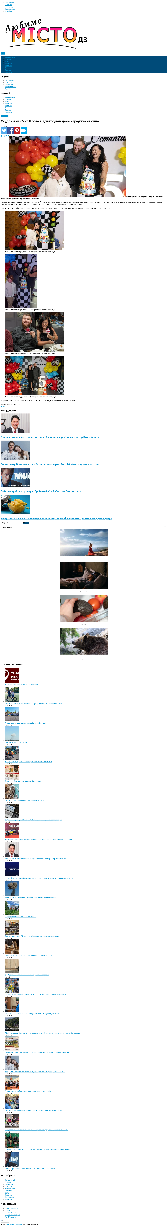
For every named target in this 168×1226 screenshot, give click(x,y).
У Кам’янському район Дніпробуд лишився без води (24, 800)
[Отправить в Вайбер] (5, 135)
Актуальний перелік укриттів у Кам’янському (22, 684)
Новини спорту (10, 9)
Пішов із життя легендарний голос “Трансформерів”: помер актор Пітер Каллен (50, 437)
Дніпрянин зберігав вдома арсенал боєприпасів (23, 781)
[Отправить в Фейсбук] (10, 133)
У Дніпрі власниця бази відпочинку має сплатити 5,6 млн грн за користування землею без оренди (42, 1033)
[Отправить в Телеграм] (8, 135)
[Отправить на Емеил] (24, 133)
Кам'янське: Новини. (14, 1224)
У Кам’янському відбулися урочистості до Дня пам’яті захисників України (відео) (35, 994)
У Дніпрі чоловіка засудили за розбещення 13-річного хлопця (28, 955)
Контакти (8, 72)
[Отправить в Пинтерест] (17, 133)
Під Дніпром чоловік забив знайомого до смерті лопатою (27, 975)
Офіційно (8, 11)
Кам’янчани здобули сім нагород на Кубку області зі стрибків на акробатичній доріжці (37, 1149)
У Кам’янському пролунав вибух (17, 742)
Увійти (7, 1210)
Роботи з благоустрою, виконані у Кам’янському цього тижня (28, 762)
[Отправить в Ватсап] (2, 135)
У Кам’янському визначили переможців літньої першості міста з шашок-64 (33, 1110)
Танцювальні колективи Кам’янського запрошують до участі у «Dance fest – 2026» (36, 1130)
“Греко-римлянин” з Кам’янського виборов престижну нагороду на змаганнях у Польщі (38, 839)
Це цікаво (8, 64)
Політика (8, 66)
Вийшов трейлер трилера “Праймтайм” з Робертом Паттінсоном (41, 491)
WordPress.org (10, 1217)
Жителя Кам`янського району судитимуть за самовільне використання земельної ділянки (39, 878)
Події (7, 61)
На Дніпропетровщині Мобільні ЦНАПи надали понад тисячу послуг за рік (33, 820)
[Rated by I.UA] (5, 1222)
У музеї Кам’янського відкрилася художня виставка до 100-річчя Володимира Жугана (37, 1052)
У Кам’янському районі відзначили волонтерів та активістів (28, 1091)
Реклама (8, 68)
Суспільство (9, 3)
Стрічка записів (11, 1213)
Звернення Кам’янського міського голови (20, 917)
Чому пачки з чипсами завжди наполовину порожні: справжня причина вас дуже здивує (56, 518)
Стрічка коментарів (12, 1215)
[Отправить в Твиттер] (4, 133)
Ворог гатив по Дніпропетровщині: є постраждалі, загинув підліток (31, 897)
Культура (8, 5)
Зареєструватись (11, 1208)
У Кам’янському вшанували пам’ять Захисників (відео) (25, 723)
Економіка (9, 7)
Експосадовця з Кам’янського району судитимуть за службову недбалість (33, 1013)
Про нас (8, 70)
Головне (8, 59)
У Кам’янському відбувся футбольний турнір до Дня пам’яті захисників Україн (34, 704)
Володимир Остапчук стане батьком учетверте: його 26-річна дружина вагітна (50, 464)
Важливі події (10, 57)
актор (3, 406)
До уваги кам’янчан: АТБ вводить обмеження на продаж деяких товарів (32, 936)
